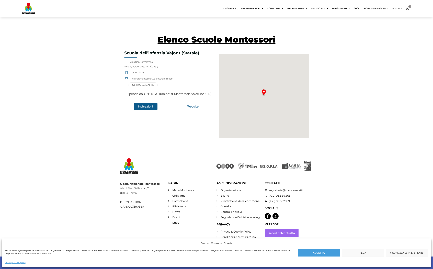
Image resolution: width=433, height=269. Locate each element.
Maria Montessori (250, 8)
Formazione (273, 8)
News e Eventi (339, 8)
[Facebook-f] (268, 216)
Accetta (319, 252)
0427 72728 (138, 72)
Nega (362, 252)
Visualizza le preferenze (407, 252)
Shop (356, 8)
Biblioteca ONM (295, 8)
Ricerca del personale (376, 8)
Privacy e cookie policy (15, 262)
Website (193, 106)
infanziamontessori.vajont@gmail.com (152, 78)
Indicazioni (145, 106)
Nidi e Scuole (318, 8)
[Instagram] (275, 216)
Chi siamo (228, 8)
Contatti (397, 8)
